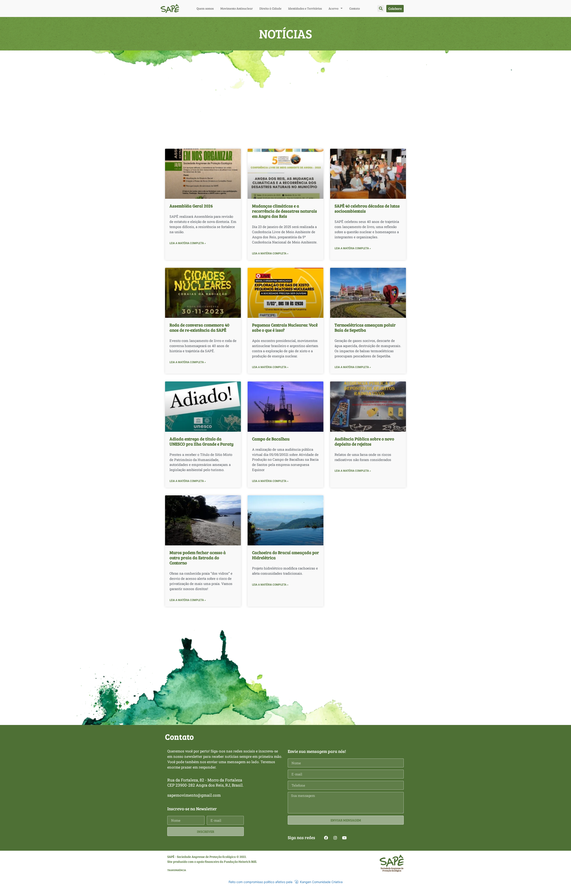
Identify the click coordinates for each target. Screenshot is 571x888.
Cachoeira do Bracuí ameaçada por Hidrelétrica (285, 554)
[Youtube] (344, 838)
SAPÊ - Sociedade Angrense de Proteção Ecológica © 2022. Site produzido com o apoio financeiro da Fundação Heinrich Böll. (212, 859)
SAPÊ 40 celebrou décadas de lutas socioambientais (367, 208)
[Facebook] (326, 838)
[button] (380, 8)
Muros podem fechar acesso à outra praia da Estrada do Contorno (198, 557)
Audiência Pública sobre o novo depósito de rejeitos (364, 441)
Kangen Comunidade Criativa (321, 882)
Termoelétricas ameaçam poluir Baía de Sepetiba (365, 327)
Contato (354, 8)
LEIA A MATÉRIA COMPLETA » (188, 243)
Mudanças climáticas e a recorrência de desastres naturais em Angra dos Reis (284, 211)
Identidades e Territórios (305, 8)
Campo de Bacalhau (271, 439)
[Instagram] (335, 838)
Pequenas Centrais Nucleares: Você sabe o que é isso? (285, 327)
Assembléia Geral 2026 (191, 206)
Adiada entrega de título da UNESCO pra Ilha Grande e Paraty (202, 441)
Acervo (333, 8)
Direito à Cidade (270, 8)
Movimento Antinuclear (236, 8)
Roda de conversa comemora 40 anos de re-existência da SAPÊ (199, 327)
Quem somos (205, 8)
